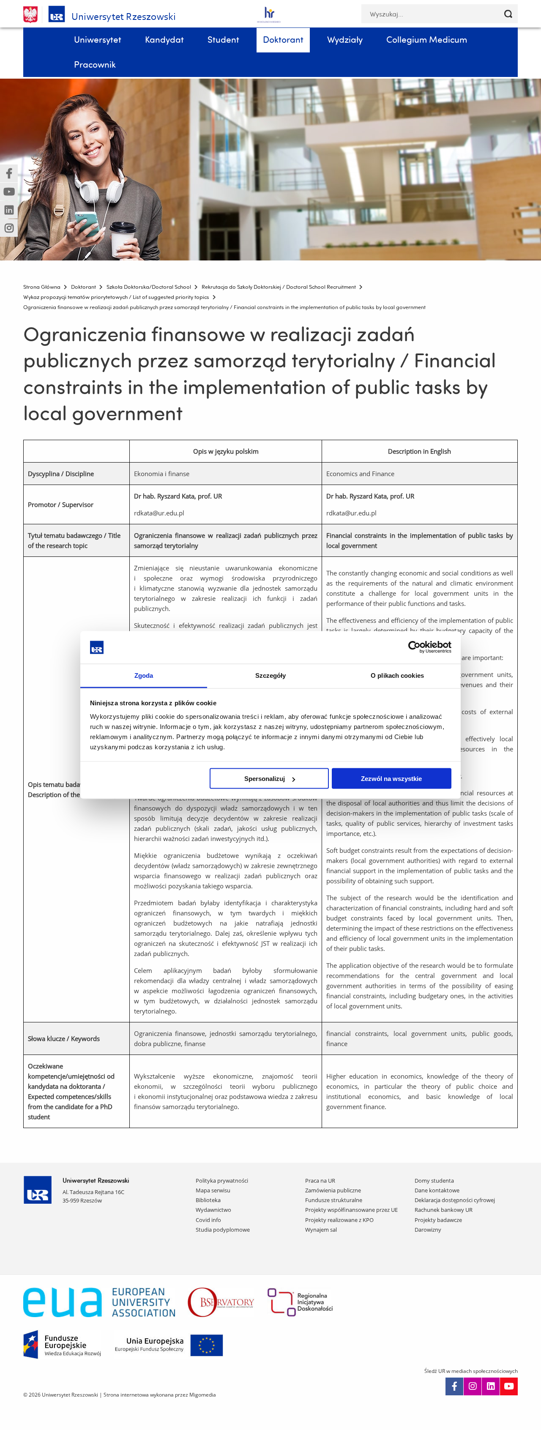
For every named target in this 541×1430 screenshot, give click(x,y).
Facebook (454, 1386)
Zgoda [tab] (143, 675)
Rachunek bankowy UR (444, 1210)
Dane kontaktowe (437, 1190)
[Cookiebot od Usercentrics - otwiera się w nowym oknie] (414, 647)
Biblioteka (208, 1200)
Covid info (208, 1220)
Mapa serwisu (213, 1190)
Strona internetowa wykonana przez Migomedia (160, 1394)
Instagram (472, 1386)
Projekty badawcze (438, 1220)
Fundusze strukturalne (333, 1200)
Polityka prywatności (222, 1180)
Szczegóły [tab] (270, 675)
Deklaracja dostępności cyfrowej (455, 1200)
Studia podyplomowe (223, 1229)
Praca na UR (320, 1180)
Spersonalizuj (264, 778)
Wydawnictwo (213, 1210)
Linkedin (491, 1386)
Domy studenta (434, 1180)
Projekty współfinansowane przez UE (351, 1210)
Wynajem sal (321, 1229)
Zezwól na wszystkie (391, 778)
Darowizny (428, 1229)
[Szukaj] (508, 13)
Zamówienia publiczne (333, 1190)
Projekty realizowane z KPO (339, 1220)
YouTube (509, 1386)
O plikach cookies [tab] (397, 675)
